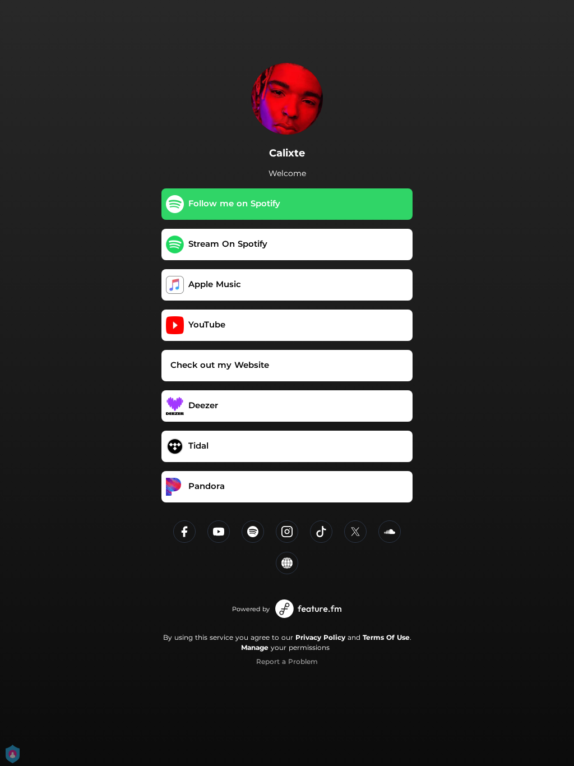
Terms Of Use (386, 637)
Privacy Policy (320, 637)
